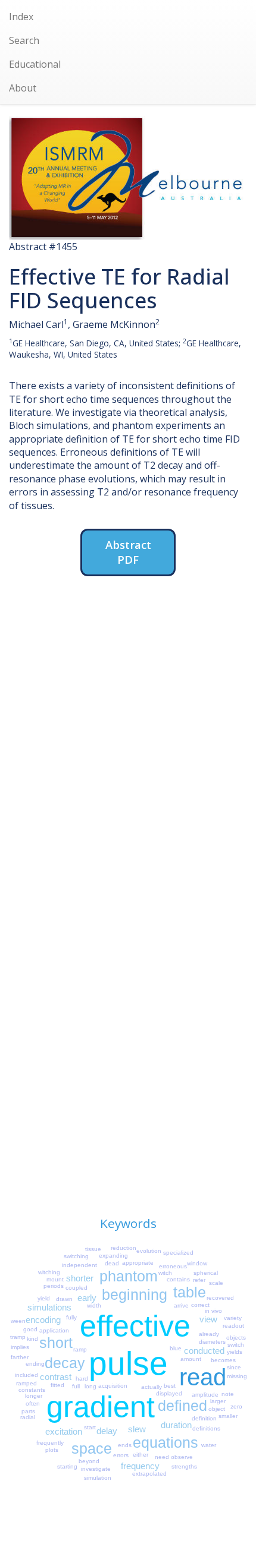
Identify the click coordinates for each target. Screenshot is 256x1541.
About (22, 87)
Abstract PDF (128, 552)
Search (24, 40)
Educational (35, 64)
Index (21, 16)
